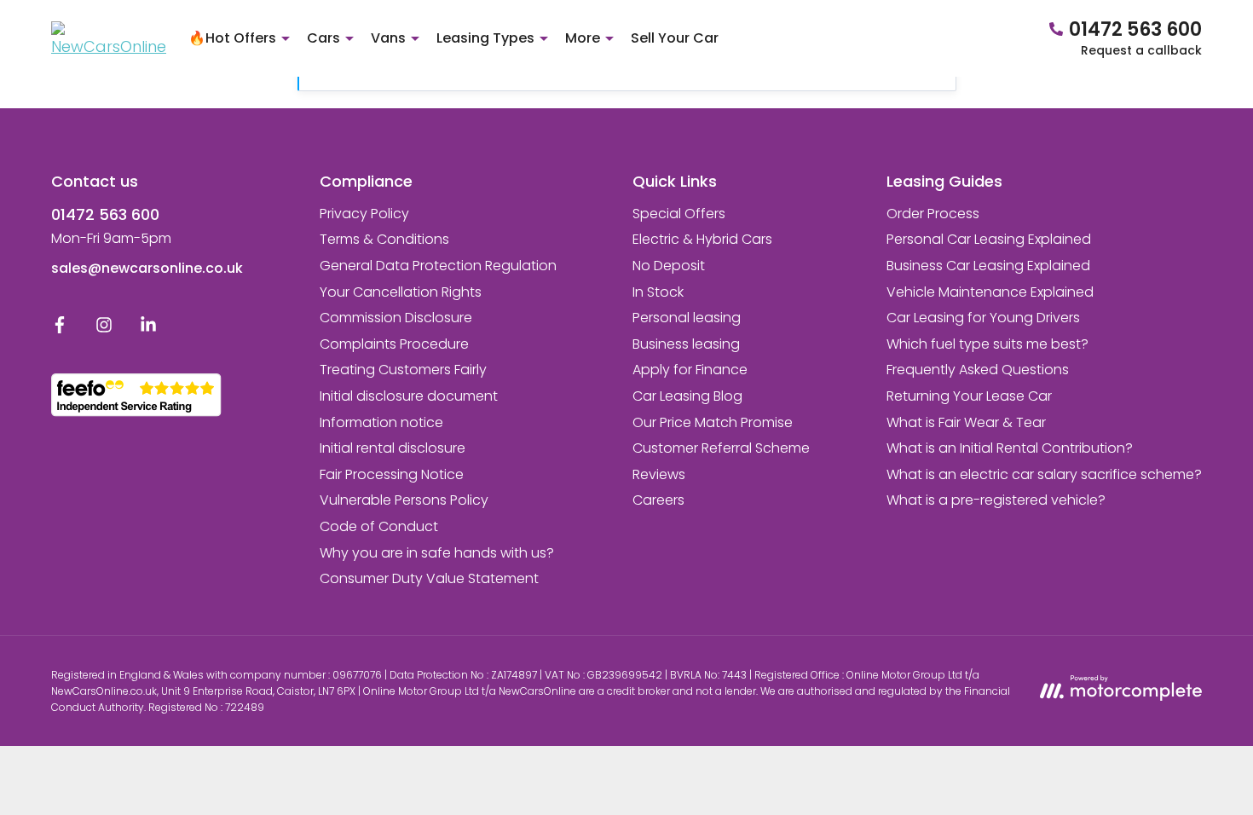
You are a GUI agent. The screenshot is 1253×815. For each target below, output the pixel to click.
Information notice (381, 422)
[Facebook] (60, 328)
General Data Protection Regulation (438, 265)
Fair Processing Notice (392, 474)
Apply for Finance (690, 369)
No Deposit (668, 265)
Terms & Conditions (384, 239)
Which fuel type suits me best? (987, 344)
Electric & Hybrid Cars (702, 239)
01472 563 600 (105, 214)
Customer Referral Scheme (721, 448)
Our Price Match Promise (712, 422)
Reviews (658, 474)
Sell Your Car (675, 38)
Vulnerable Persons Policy (404, 500)
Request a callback (1141, 50)
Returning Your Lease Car (969, 396)
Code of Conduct (379, 526)
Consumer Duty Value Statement (429, 578)
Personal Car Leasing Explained (988, 239)
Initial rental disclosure (392, 448)
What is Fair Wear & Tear (966, 422)
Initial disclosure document (409, 396)
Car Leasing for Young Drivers (983, 317)
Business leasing (686, 344)
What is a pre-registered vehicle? (996, 500)
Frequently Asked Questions (977, 369)
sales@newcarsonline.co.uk (147, 268)
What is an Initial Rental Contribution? (1009, 448)
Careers (658, 500)
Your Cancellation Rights (401, 292)
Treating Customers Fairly (403, 369)
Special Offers (678, 213)
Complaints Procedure (394, 344)
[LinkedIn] (148, 328)
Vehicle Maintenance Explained (990, 292)
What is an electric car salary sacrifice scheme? (1044, 474)
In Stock (658, 292)
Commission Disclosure (396, 317)
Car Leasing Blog (687, 396)
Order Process (932, 213)
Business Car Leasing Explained (988, 265)
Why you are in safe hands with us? (437, 553)
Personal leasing (686, 317)
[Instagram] (104, 328)
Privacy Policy (364, 213)
